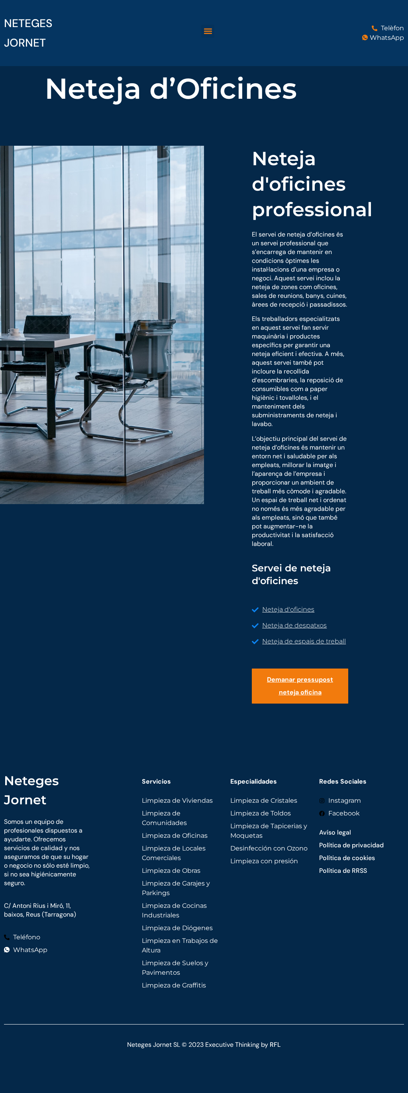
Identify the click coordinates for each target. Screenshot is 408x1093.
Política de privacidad (351, 845)
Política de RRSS (343, 870)
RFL (275, 1044)
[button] (207, 31)
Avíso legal (335, 832)
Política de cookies (347, 858)
